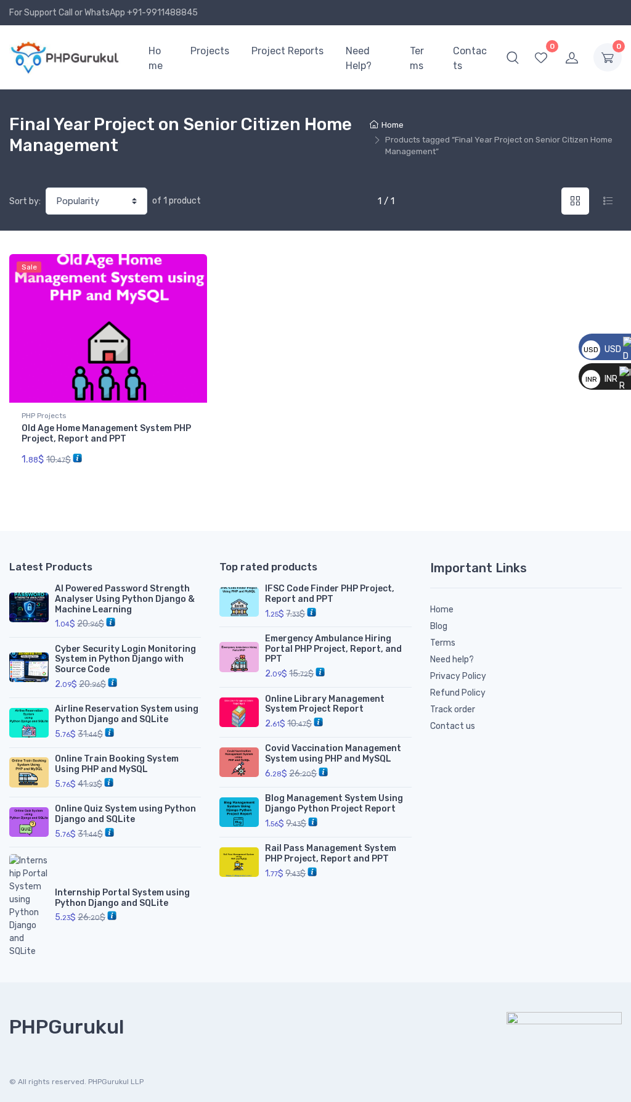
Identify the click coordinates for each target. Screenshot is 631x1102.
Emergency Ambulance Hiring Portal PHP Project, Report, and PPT (333, 649)
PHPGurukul (66, 1026)
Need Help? (359, 58)
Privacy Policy (458, 676)
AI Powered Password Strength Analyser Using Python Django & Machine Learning (125, 599)
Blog (438, 626)
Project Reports (287, 51)
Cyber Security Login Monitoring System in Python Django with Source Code (125, 659)
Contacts (470, 58)
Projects (209, 51)
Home (156, 58)
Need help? (452, 659)
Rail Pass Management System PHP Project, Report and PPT (330, 853)
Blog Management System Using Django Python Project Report (334, 803)
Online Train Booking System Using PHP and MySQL (117, 764)
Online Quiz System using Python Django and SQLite (125, 814)
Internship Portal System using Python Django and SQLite (122, 897)
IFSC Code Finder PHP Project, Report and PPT (329, 593)
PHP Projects (44, 415)
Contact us (452, 726)
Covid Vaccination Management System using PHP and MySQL (333, 753)
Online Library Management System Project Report (325, 704)
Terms (417, 58)
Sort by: (25, 201)
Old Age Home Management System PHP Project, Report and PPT (106, 433)
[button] (513, 57)
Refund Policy (458, 693)
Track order (452, 709)
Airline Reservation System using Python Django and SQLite (126, 714)
